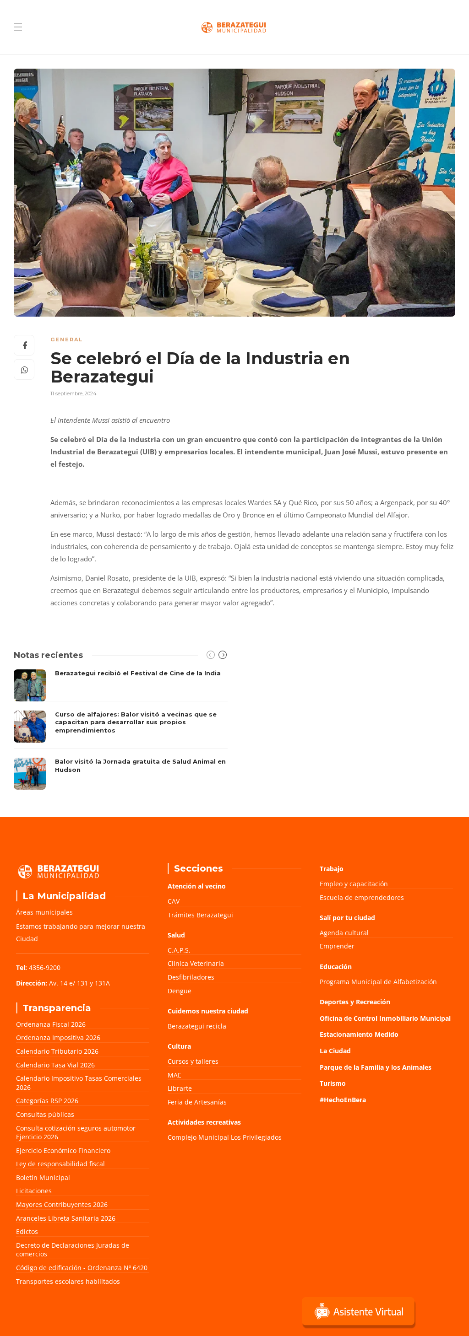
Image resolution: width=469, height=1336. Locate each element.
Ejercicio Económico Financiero (63, 1150)
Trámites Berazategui (200, 914)
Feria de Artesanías (197, 1102)
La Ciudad (335, 1050)
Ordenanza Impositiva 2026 (58, 1037)
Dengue (179, 990)
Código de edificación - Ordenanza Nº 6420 (81, 1267)
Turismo (333, 1083)
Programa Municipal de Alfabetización (378, 981)
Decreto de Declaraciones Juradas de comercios (72, 1250)
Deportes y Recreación (355, 1001)
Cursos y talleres (193, 1061)
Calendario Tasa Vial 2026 (55, 1065)
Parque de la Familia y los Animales (375, 1067)
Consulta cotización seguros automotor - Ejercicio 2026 (78, 1133)
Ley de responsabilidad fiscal (60, 1163)
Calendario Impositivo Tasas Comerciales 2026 (79, 1083)
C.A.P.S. (179, 950)
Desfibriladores (191, 977)
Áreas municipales (44, 912)
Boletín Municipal (43, 1177)
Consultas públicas (45, 1114)
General (66, 339)
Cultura (179, 1046)
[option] (121, 729)
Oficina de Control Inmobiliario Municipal (385, 1018)
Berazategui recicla (197, 1026)
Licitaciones (34, 1190)
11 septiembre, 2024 (73, 393)
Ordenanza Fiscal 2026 (51, 1024)
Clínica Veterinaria (196, 963)
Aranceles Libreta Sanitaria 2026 (65, 1218)
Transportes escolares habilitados (68, 1281)
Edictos (27, 1231)
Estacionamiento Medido (359, 1034)
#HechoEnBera (343, 1099)
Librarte (180, 1088)
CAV (174, 901)
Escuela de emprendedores (362, 897)
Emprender (337, 946)
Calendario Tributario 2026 (57, 1051)
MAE (174, 1075)
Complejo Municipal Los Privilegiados (225, 1137)
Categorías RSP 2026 (47, 1100)
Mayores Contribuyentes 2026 (62, 1204)
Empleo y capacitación (354, 883)
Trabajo (332, 868)
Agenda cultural (344, 932)
